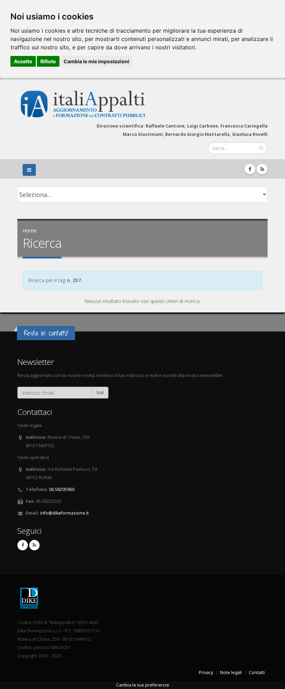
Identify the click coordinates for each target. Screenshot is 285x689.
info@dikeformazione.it (64, 513)
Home (29, 230)
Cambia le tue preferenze (142, 685)
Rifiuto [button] (48, 61)
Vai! (100, 392)
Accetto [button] (23, 61)
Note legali (231, 672)
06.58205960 (61, 489)
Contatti (257, 672)
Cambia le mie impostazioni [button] (96, 61)
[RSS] (262, 169)
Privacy (206, 672)
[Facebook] (250, 169)
